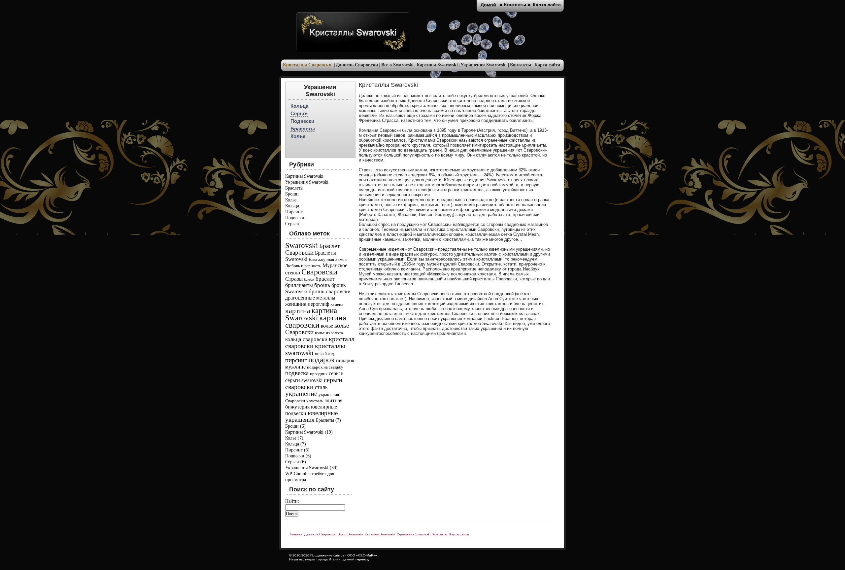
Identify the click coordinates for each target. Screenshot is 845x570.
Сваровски (319, 271)
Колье (297, 136)
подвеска (297, 373)
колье (327, 326)
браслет (325, 279)
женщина (295, 304)
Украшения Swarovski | (484, 64)
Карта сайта (547, 64)
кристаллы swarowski (315, 349)
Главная (296, 534)
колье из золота (329, 332)
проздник (318, 373)
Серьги (299, 113)
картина (297, 310)
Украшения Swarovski (306, 182)
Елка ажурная (321, 259)
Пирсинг (294, 211)
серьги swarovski (303, 380)
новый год (324, 353)
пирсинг (296, 360)
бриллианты (299, 285)
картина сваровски (315, 321)
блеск (309, 279)
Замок (341, 259)
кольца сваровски (306, 339)
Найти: (292, 501)
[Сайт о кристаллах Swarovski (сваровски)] (353, 32)
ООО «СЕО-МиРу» (362, 555)
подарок (321, 359)
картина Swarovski (311, 314)
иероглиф (318, 304)
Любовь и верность (303, 265)
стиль (321, 387)
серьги (336, 373)
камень (336, 304)
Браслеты (302, 128)
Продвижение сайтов (327, 555)
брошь (322, 285)
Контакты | (521, 64)
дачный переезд (356, 559)
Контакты (515, 4)
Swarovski (301, 245)
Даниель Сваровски (357, 64)
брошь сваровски (330, 291)
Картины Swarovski (437, 64)
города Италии (329, 559)
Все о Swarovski (397, 64)
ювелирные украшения (311, 416)
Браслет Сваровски (312, 249)
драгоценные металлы (310, 298)
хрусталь (314, 400)
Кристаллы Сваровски (307, 64)
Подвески (302, 121)
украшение (301, 394)
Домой (488, 4)
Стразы (294, 279)
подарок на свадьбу (325, 367)
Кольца (299, 106)
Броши (292, 194)
